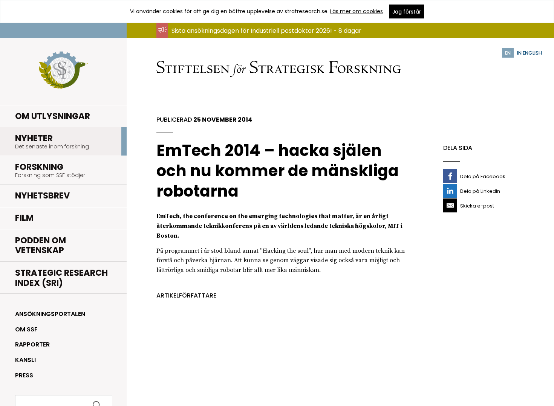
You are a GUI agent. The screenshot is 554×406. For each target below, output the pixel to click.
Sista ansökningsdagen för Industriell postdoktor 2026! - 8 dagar (266, 30)
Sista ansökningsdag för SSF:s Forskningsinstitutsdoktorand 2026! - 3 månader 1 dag (294, 38)
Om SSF (26, 329)
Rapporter (32, 344)
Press (24, 375)
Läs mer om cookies (356, 11)
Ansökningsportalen (50, 314)
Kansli (25, 360)
